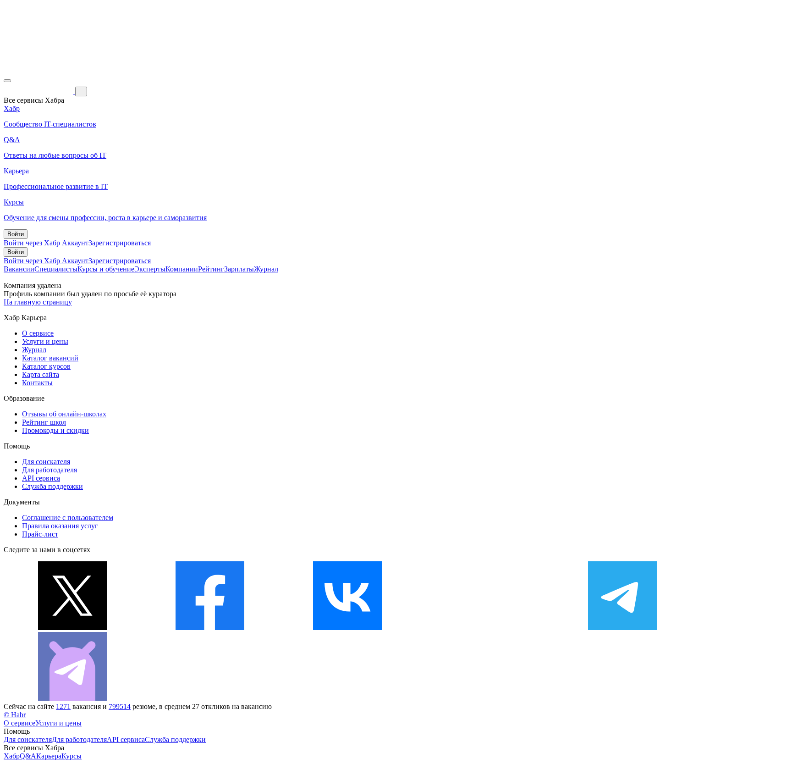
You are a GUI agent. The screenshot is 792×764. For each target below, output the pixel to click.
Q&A (28, 756)
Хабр (12, 756)
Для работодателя (49, 470)
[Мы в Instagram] (485, 627)
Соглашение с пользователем (67, 517)
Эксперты (149, 269)
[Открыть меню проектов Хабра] (7, 80)
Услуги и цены (45, 341)
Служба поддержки (52, 486)
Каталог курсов (46, 366)
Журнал (266, 269)
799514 (120, 706)
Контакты (37, 383)
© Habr (15, 715)
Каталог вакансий (50, 358)
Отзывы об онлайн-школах (64, 414)
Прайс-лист (40, 534)
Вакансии (19, 269)
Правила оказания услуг (60, 526)
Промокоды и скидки (55, 430)
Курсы (71, 756)
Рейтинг (211, 269)
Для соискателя (46, 461)
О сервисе (38, 333)
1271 (63, 706)
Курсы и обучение (105, 269)
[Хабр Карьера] (39, 91)
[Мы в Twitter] (72, 627)
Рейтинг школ (44, 422)
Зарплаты (239, 269)
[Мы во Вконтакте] (347, 627)
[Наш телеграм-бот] (72, 698)
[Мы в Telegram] (622, 627)
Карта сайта (40, 374)
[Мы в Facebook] (210, 627)
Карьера (48, 756)
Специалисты (55, 269)
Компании (181, 269)
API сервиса (41, 478)
